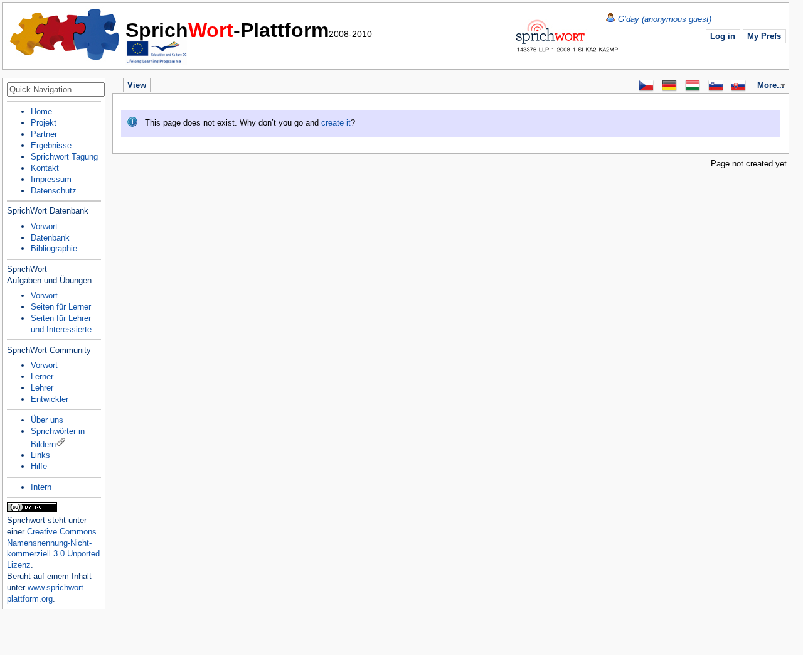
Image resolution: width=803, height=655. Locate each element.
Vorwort (44, 226)
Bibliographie (54, 248)
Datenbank (50, 237)
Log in (722, 36)
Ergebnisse (51, 145)
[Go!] (94, 90)
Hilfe (39, 466)
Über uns (47, 420)
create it (336, 122)
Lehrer (42, 387)
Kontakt (45, 168)
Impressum (51, 179)
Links (40, 455)
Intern (41, 487)
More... (770, 85)
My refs (764, 36)
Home (65, 34)
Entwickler (49, 399)
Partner (44, 134)
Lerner (42, 376)
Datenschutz (54, 190)
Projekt (43, 122)
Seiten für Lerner (61, 306)
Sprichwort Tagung (64, 156)
